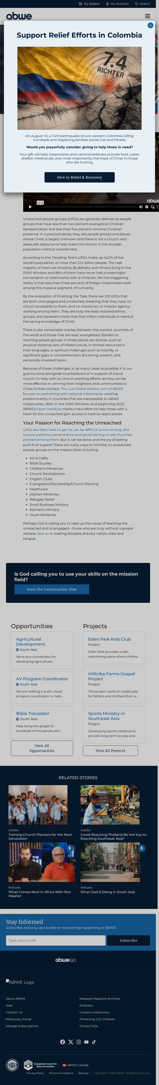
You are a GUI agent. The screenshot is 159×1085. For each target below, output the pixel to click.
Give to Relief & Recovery (79, 177)
